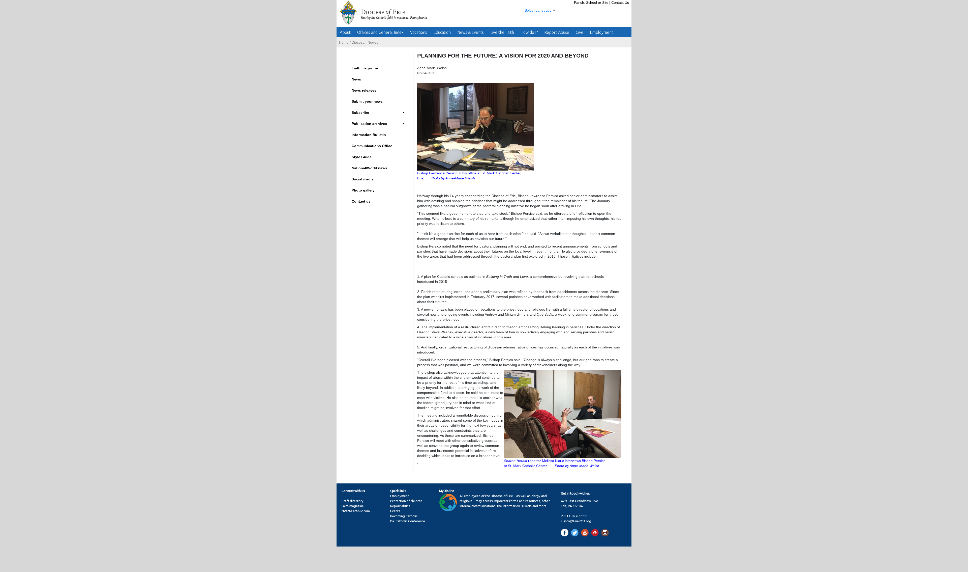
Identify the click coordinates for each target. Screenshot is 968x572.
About (345, 32)
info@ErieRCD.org (577, 521)
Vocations (418, 32)
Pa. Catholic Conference (407, 521)
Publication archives (369, 124)
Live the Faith (502, 32)
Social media (363, 179)
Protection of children (406, 501)
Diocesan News (364, 42)
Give (579, 32)
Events (395, 511)
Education (442, 32)
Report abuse (400, 506)
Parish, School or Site (591, 3)
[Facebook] (565, 532)
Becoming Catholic (403, 516)
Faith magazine (365, 68)
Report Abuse (556, 32)
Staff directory (353, 501)
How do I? (529, 32)
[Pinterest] (595, 532)
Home (344, 42)
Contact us (361, 201)
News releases (364, 90)
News (356, 79)
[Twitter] (575, 532)
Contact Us (620, 3)
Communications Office (372, 146)
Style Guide (362, 157)
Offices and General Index (380, 32)
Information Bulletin (369, 135)
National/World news (369, 168)
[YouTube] (585, 532)
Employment (601, 32)
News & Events (470, 32)
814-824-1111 (575, 516)
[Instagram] (605, 532)
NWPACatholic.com (356, 511)
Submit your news (367, 101)
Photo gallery (363, 190)
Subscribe (360, 113)
